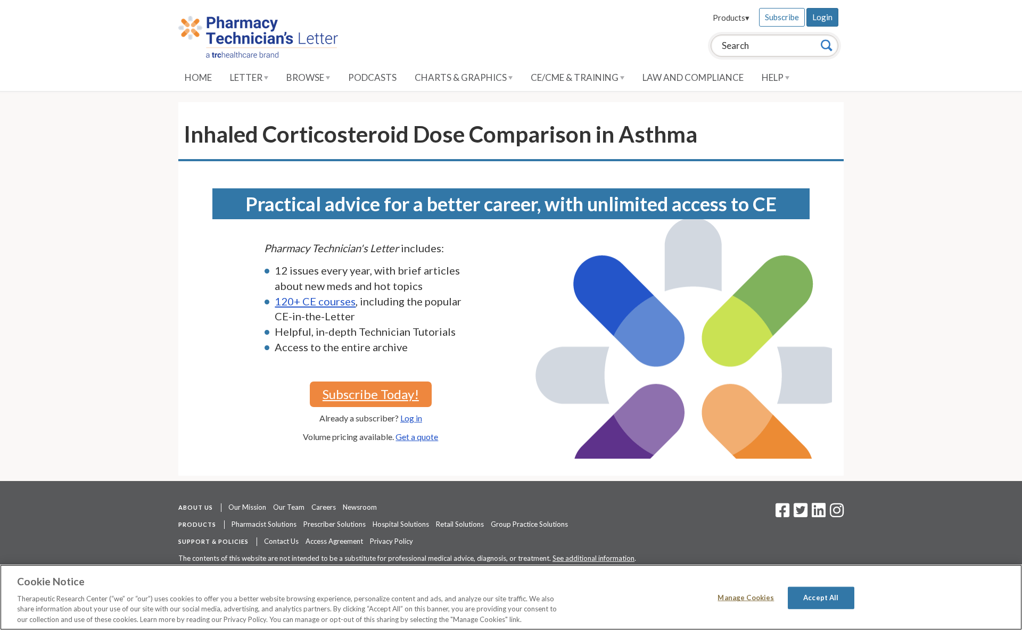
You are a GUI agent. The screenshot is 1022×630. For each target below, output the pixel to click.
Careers (323, 507)
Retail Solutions (460, 524)
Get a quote (416, 437)
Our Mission (247, 507)
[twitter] (799, 513)
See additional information (593, 558)
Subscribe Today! (371, 394)
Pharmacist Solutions (264, 524)
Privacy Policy (391, 541)
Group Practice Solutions (529, 524)
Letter (247, 77)
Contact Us (281, 541)
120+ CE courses (315, 301)
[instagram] (837, 513)
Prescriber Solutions (334, 524)
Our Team (288, 507)
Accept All (820, 597)
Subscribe (782, 17)
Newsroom (360, 507)
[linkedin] (818, 513)
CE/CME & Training (575, 77)
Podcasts (372, 77)
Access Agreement (334, 541)
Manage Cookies (746, 597)
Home (198, 77)
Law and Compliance (693, 77)
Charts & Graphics (461, 77)
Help (773, 77)
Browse (306, 77)
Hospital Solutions (401, 524)
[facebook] (782, 513)
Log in (411, 418)
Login (822, 17)
